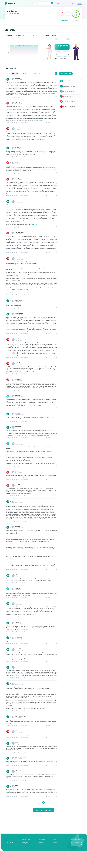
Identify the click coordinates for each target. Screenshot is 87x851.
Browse (57, 3)
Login (73, 3)
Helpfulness (15, 73)
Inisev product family (76, 844)
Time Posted (23, 73)
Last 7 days (35, 35)
